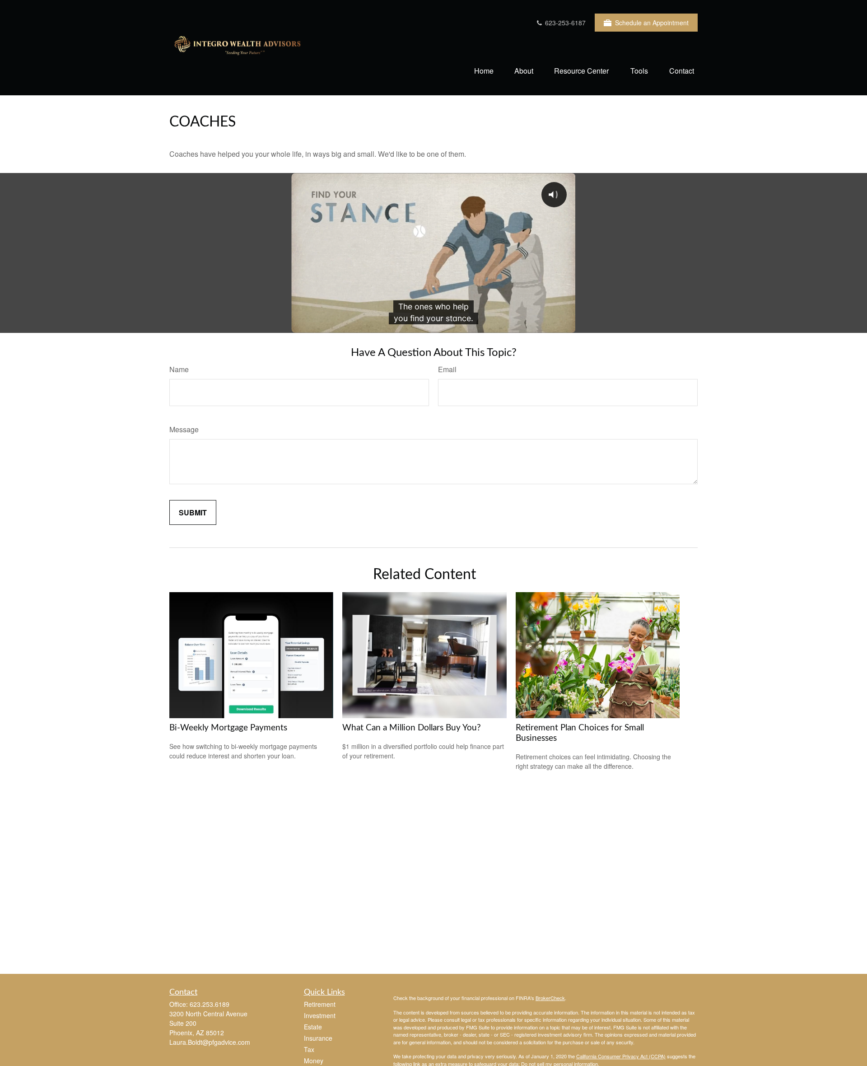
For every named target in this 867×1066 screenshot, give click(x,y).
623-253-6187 (564, 22)
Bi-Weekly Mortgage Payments (228, 728)
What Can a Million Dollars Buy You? (411, 728)
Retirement (320, 1004)
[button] (484, 70)
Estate (313, 1026)
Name (179, 369)
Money (313, 1060)
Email (447, 369)
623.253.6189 (209, 1004)
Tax (309, 1049)
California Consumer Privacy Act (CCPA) (621, 1056)
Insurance (318, 1038)
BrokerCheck (550, 997)
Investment (320, 1015)
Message (184, 429)
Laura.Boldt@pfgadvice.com (209, 1042)
